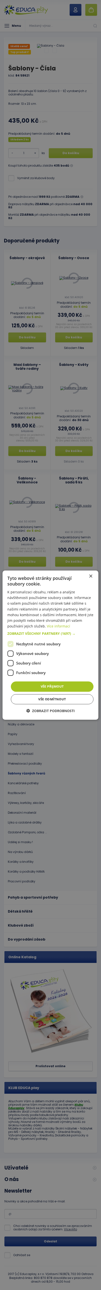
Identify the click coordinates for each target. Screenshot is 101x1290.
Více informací (58, 626)
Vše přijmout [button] (52, 686)
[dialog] (50, 644)
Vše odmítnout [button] (52, 699)
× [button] (90, 576)
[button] (50, 633)
